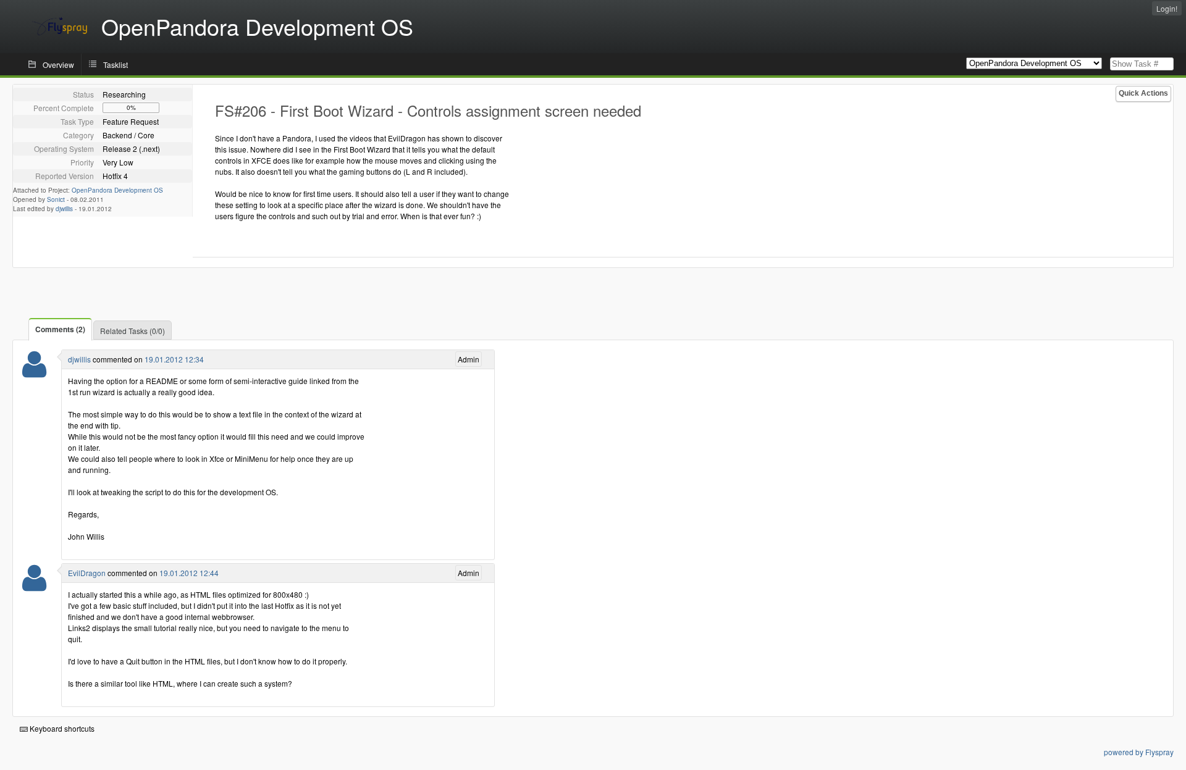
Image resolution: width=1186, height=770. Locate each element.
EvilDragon (87, 572)
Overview (58, 64)
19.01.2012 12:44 (189, 572)
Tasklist (115, 64)
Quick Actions (1143, 93)
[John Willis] (34, 372)
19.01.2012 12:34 (174, 359)
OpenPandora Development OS (117, 190)
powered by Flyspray (1139, 752)
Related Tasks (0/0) (132, 330)
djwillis (64, 208)
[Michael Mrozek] (34, 585)
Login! (1166, 8)
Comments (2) (60, 329)
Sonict (56, 199)
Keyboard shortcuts (61, 728)
